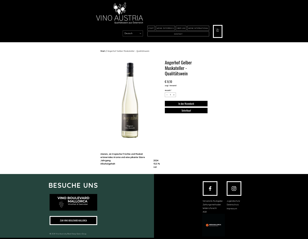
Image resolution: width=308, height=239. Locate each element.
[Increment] (174, 95)
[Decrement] (166, 95)
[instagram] (234, 188)
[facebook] (210, 188)
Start (102, 51)
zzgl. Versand (170, 85)
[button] (218, 30)
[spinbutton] (170, 95)
